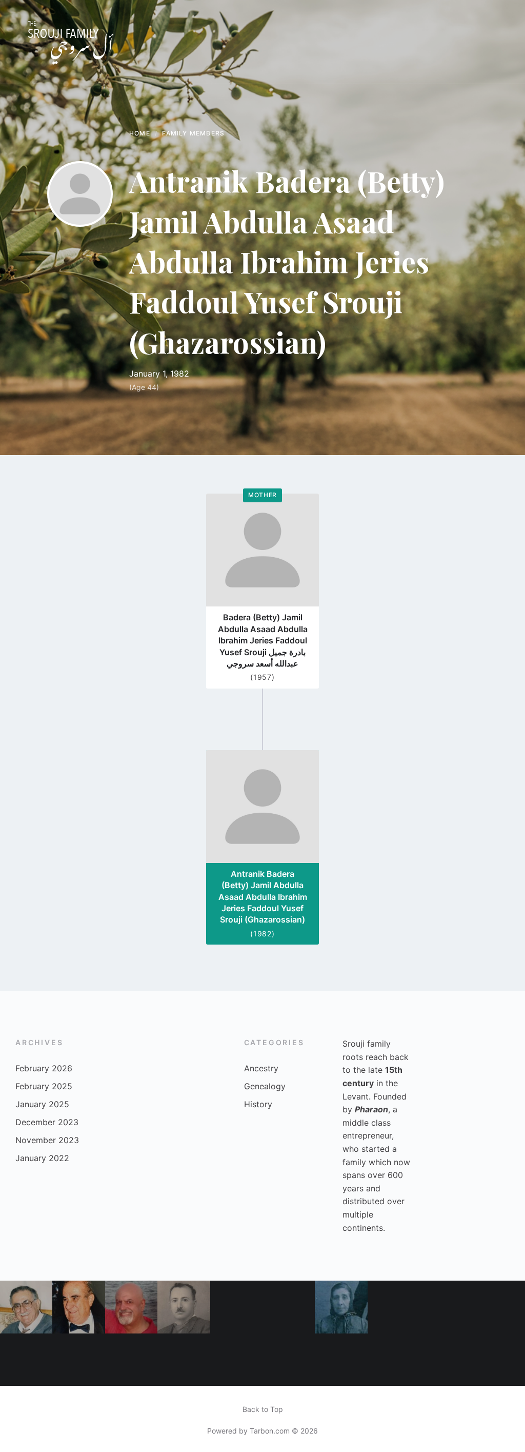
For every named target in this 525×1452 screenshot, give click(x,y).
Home (139, 133)
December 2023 (46, 1122)
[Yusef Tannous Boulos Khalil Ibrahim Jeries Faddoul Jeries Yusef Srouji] (499, 1307)
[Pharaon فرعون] (394, 1359)
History (258, 1104)
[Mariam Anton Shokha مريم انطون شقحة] (78, 1359)
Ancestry (261, 1068)
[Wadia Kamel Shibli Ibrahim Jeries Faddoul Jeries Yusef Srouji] (131, 1359)
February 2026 (43, 1068)
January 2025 (42, 1104)
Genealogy (265, 1086)
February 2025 (43, 1086)
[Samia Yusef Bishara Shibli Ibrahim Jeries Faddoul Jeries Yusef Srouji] (446, 1359)
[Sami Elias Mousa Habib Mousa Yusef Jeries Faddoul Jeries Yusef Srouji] (236, 1359)
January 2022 (42, 1158)
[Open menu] (497, 42)
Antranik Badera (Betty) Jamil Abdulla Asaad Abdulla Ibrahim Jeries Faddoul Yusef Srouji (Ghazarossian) (262, 897)
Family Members (193, 133)
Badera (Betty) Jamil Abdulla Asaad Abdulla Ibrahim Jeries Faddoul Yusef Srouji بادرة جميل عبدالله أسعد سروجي (263, 640)
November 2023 (47, 1140)
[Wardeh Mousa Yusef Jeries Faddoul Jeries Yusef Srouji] (341, 1307)
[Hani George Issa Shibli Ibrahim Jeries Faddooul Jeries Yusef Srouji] (26, 1359)
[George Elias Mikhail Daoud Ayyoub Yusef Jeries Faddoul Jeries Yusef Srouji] (288, 1307)
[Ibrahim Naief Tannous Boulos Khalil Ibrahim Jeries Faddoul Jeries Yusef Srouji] (341, 1359)
